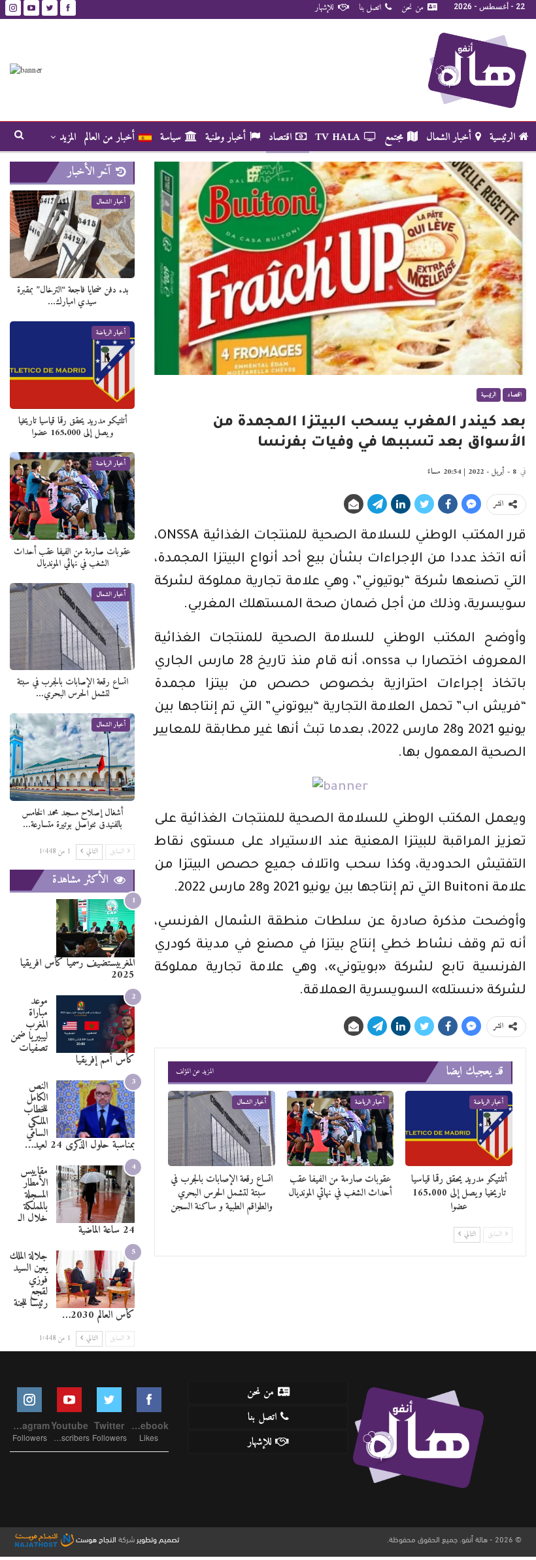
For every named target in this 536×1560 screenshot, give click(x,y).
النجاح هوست (95, 1538)
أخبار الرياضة (488, 1102)
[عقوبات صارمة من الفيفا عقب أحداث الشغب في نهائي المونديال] (340, 1128)
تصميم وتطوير (158, 1538)
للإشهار (324, 7)
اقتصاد (280, 137)
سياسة (170, 137)
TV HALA (337, 137)
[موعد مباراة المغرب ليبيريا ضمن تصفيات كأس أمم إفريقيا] (95, 1024)
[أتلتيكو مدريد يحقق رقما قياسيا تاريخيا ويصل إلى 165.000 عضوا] (458, 1128)
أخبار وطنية (225, 137)
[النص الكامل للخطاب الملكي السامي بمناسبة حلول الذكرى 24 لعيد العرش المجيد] (95, 1109)
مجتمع (393, 137)
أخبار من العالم (109, 137)
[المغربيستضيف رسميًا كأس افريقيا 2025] (95, 928)
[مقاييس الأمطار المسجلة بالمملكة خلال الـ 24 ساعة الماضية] (95, 1194)
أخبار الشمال (448, 137)
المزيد (67, 137)
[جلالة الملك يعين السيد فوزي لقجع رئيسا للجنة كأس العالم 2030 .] (95, 1279)
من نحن (412, 7)
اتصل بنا (370, 7)
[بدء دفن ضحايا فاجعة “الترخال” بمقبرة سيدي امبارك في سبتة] (72, 234)
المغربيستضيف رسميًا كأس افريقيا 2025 (77, 969)
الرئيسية (502, 137)
